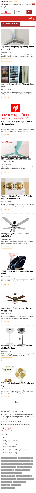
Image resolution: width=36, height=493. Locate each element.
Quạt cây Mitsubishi (8, 488)
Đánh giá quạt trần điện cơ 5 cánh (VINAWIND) (15, 235)
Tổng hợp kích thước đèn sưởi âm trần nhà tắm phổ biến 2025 (16, 197)
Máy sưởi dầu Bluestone (25, 464)
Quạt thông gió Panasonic (25, 479)
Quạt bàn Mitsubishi (19, 482)
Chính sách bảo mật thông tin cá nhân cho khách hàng (16, 122)
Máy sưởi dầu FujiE (8, 470)
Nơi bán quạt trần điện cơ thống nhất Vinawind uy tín (16, 160)
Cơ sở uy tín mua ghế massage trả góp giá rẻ (17, 272)
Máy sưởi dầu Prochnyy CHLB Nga (12, 473)
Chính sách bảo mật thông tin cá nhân (15, 450)
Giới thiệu (6, 438)
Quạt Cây (5, 485)
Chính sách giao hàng (10, 453)
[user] (34, 19)
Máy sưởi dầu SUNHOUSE (24, 476)
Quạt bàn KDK (6, 482)
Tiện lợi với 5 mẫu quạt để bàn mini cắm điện (17, 384)
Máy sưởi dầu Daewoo (9, 467)
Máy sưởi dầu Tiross (8, 479)
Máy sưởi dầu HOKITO (22, 470)
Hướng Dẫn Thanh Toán (11, 441)
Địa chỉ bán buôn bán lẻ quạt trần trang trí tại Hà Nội (17, 309)
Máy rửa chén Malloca (9, 464)
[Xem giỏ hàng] (30, 19)
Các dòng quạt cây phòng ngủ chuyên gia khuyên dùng (16, 347)
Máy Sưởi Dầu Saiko (8, 476)
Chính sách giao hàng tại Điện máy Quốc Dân (17, 85)
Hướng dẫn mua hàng (10, 444)
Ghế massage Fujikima (9, 458)
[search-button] (29, 12)
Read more (6, 60)
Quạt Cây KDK (15, 485)
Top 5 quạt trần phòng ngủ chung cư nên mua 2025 (17, 48)
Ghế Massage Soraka (25, 458)
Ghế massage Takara (8, 461)
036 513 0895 (13, 1)
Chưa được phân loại (11, 24)
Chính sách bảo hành (10, 447)
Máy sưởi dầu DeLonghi (25, 467)
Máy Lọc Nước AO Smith (24, 461)
